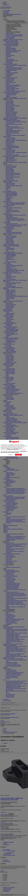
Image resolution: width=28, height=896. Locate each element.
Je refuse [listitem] (10, 454)
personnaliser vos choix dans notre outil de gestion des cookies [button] (14, 452)
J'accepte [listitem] (18, 454)
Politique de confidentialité (12, 449)
